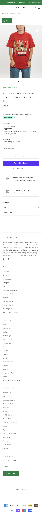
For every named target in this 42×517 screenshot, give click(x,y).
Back (8, 20)
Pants (5, 347)
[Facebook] (3, 259)
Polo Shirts (7, 343)
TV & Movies (7, 445)
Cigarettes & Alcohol (10, 422)
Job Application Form (10, 312)
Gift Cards (6, 275)
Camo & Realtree (9, 400)
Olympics (6, 430)
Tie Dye (5, 448)
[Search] (35, 7)
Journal (5, 298)
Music (5, 426)
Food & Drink (7, 441)
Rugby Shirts (7, 339)
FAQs (4, 286)
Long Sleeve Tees (9, 373)
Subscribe (10, 474)
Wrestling (6, 437)
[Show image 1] (18, 81)
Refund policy (8, 309)
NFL (19, 13)
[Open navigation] (3, 7)
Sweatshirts (7, 328)
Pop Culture (7, 419)
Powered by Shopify (21, 493)
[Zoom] (37, 31)
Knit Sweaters (8, 362)
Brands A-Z (7, 393)
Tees (4, 325)
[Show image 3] (23, 81)
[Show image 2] (21, 81)
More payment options (21, 168)
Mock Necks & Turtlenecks (12, 380)
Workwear (6, 408)
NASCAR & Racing (9, 434)
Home (4, 13)
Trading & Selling (9, 294)
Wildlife (5, 411)
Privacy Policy (8, 301)
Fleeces (5, 354)
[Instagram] (8, 259)
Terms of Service (8, 305)
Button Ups (7, 336)
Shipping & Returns (10, 290)
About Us (6, 272)
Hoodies (5, 358)
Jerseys (5, 369)
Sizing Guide (7, 283)
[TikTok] (13, 259)
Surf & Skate (7, 415)
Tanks (5, 377)
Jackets (5, 332)
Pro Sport (12, 13)
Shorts (5, 351)
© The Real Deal (21, 490)
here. (33, 180)
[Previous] (14, 81)
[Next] (27, 81)
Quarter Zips (7, 365)
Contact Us (7, 279)
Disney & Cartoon (9, 404)
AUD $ (20, 485)
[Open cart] (39, 7)
